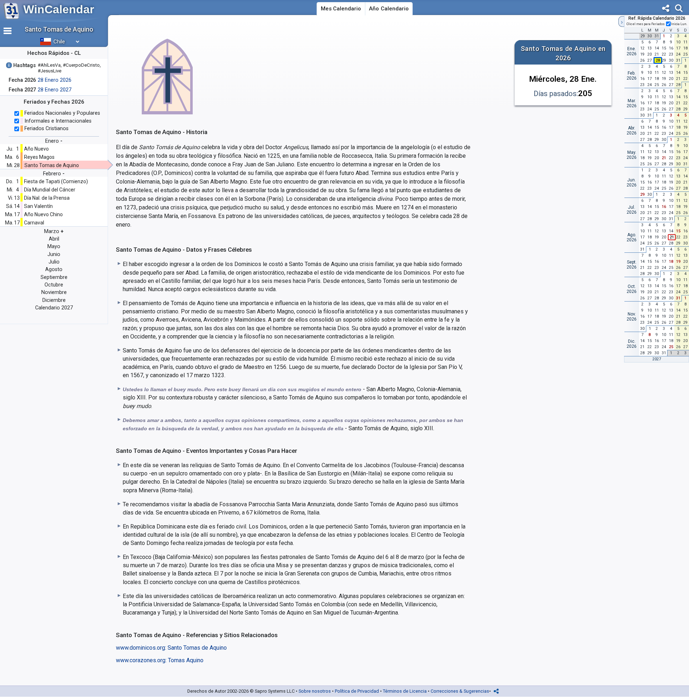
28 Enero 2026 (54, 80)
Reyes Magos (39, 157)
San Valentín (38, 206)
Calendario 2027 (54, 308)
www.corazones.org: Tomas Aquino (159, 660)
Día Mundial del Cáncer (49, 190)
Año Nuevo (36, 149)
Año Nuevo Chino (43, 214)
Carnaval (34, 223)
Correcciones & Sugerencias (460, 691)
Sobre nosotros (315, 691)
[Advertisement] (364, 73)
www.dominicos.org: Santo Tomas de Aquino (171, 647)
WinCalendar (58, 9)
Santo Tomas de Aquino (51, 165)
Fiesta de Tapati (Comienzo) (56, 181)
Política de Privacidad (357, 691)
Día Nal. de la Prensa (47, 198)
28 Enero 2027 (54, 90)
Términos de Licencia (405, 691)
